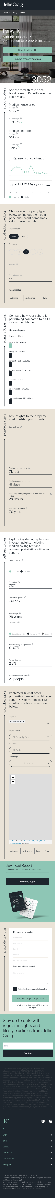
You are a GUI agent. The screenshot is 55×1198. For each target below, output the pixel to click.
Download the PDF (27, 50)
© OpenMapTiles (37, 841)
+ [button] (13, 777)
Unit (24, 236)
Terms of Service (12, 1180)
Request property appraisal (27, 58)
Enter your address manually (24, 966)
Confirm (28, 1053)
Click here (21, 1005)
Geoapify (27, 841)
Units (20, 336)
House (13, 236)
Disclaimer (33, 1175)
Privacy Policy (23, 1175)
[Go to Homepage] (13, 5)
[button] (30, 763)
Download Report (27, 881)
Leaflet (12, 841)
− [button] (13, 781)
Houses (12, 336)
